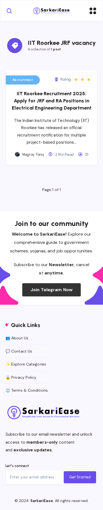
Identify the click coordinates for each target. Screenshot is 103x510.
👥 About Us (16, 338)
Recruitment (23, 80)
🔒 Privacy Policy (21, 377)
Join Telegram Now (51, 290)
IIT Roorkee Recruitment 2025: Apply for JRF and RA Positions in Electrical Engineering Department (51, 101)
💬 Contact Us (18, 351)
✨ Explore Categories (25, 364)
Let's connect (17, 465)
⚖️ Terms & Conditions (26, 390)
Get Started (80, 477)
